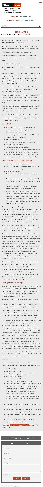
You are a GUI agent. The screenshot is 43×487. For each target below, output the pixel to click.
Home (3, 34)
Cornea (20, 34)
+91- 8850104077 (28, 20)
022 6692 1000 (25, 16)
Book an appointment (19, 425)
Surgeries (14, 34)
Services (8, 34)
